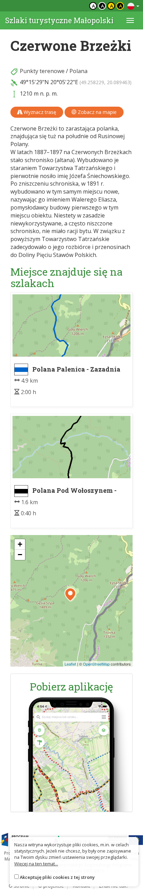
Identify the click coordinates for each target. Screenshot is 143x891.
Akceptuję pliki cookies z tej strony (57, 877)
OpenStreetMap (96, 664)
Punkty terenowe (42, 71)
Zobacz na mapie (96, 112)
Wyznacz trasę (39, 112)
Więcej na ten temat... (36, 864)
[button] (70, 595)
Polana (78, 71)
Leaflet (70, 664)
